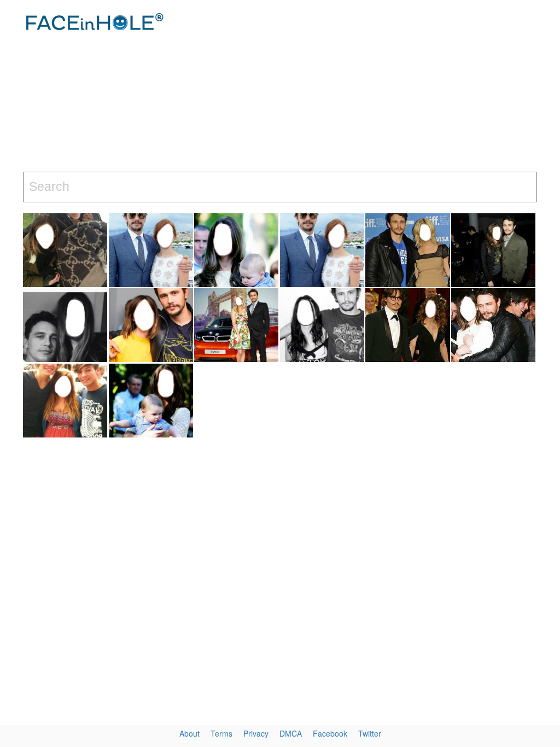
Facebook (330, 733)
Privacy (256, 733)
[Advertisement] (376, 87)
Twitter (369, 733)
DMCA (290, 733)
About (189, 733)
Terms (221, 733)
